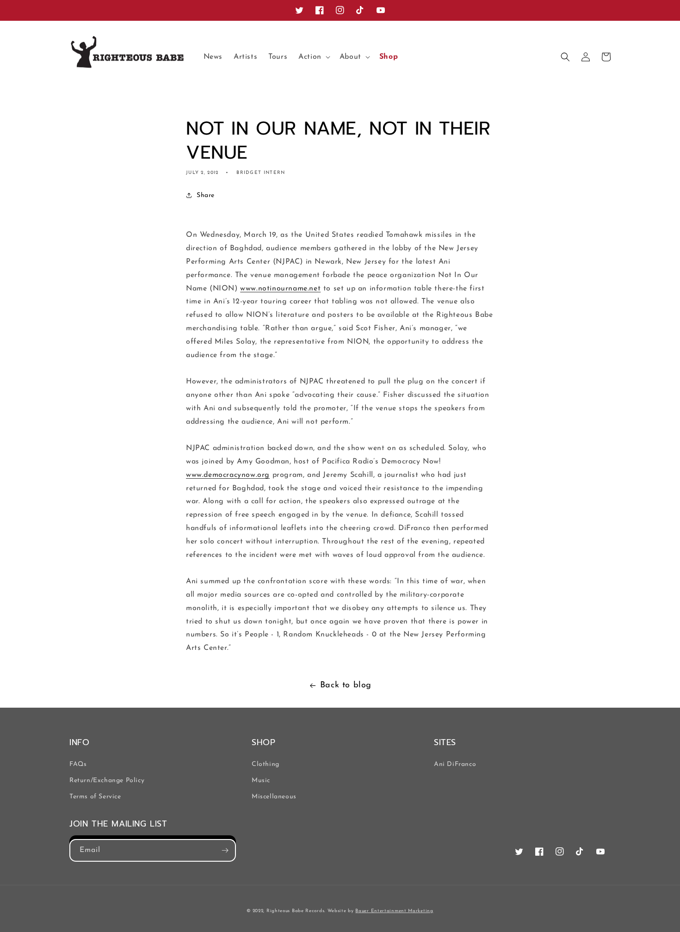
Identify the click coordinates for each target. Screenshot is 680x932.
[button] (313, 57)
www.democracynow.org (228, 475)
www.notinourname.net (280, 288)
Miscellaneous (274, 796)
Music (261, 780)
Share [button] (206, 195)
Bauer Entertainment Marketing (394, 910)
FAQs (78, 764)
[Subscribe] (225, 850)
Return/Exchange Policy (106, 780)
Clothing (265, 764)
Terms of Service (95, 796)
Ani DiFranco (455, 764)
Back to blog (345, 685)
